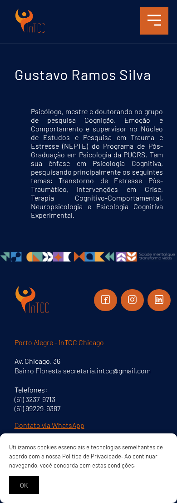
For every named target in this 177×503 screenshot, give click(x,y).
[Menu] (154, 21)
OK (24, 485)
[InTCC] (30, 31)
